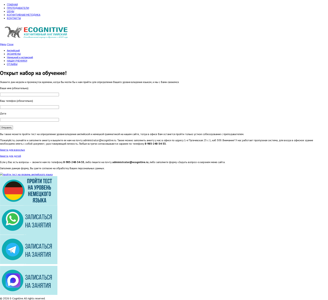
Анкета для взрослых (12, 149)
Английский (13, 50)
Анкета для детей (10, 156)
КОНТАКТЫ (14, 18)
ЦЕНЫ (10, 11)
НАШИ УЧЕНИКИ (17, 60)
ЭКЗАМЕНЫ (14, 53)
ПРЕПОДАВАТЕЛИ (18, 8)
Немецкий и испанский (20, 57)
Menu (3, 44)
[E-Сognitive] (36, 41)
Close (10, 44)
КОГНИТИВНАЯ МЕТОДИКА (23, 14)
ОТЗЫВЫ (12, 64)
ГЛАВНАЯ (12, 4)
